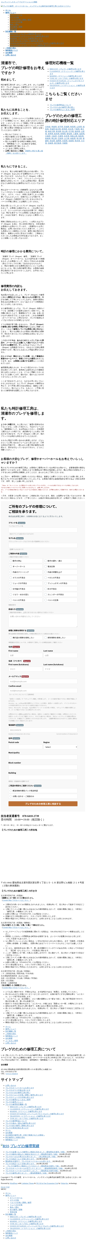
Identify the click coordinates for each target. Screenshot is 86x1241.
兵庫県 (60, 136)
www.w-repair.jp (12, 1074)
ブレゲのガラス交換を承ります (17, 1090)
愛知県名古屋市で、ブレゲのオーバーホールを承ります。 (28, 1161)
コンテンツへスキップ (10, 2)
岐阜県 (56, 134)
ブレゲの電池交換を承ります (17, 1128)
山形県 (79, 127)
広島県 (60, 138)
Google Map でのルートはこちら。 (16, 900)
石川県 (71, 131)
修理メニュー (10, 1029)
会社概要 (9, 1038)
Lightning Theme (28, 1183)
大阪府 (54, 136)
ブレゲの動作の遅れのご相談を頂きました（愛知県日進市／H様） (32, 1154)
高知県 (52, 141)
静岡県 (63, 134)
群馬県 (64, 129)
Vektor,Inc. (65, 1183)
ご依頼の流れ (10, 1034)
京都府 (48, 136)
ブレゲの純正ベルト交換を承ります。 (20, 1159)
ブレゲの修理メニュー (14, 1102)
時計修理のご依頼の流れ (15, 1137)
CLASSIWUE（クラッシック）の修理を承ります (29, 36)
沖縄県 (65, 143)
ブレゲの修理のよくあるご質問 (62, 110)
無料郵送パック (11, 1036)
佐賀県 (65, 141)
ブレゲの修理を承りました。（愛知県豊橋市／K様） (26, 1173)
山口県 (66, 138)
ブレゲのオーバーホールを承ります (19, 1088)
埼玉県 (70, 129)
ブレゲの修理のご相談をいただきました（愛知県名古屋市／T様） (32, 1166)
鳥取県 (81, 136)
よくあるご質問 (11, 1041)
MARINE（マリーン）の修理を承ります (26, 39)
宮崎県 (50, 143)
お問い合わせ (10, 1043)
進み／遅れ (14, 24)
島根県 (48, 138)
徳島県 (73, 138)
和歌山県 (73, 136)
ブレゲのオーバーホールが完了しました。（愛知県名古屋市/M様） (32, 1171)
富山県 (65, 131)
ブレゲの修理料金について (60, 105)
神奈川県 (51, 131)
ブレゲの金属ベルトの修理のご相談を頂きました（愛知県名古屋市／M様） (35, 1152)
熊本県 (77, 141)
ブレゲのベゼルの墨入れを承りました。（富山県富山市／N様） (31, 1157)
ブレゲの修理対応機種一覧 (16, 1104)
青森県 (54, 127)
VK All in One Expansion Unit (47, 1183)
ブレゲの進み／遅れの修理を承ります (20, 1123)
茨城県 (52, 129)
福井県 (77, 131)
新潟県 (58, 131)
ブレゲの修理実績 (24, 1146)
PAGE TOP (5, 1187)
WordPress (13, 1183)
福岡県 (58, 141)
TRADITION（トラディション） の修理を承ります (30, 46)
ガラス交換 (14, 17)
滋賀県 (82, 134)
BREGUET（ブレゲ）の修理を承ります (26, 34)
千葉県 (77, 129)
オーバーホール (16, 15)
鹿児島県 (57, 143)
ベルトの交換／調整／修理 (20, 20)
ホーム (8, 1027)
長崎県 (71, 141)
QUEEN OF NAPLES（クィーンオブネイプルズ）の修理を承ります (37, 43)
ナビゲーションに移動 (28, 2)
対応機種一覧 (10, 1031)
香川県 (79, 138)
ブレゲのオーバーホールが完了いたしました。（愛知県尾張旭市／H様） (34, 1168)
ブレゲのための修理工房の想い (62, 107)
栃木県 (58, 129)
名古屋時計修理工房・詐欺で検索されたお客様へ (25, 1135)
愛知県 (69, 134)
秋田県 (73, 127)
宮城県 (66, 127)
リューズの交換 (16, 22)
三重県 (75, 134)
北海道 (48, 127)
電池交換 (13, 29)
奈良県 (66, 136)
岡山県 (54, 138)
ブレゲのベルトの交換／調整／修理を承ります (24, 1095)
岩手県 (60, 127)
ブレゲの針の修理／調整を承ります (19, 1126)
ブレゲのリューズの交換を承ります (19, 1097)
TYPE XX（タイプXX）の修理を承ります (27, 41)
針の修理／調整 (16, 27)
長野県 (50, 134)
